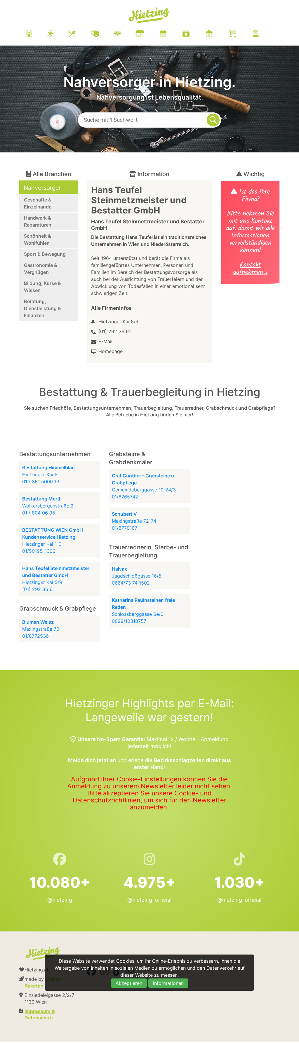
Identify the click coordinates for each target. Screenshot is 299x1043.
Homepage (110, 351)
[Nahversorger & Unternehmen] (147, 34)
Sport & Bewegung (45, 254)
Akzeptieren (129, 983)
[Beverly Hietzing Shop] (240, 34)
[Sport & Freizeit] (57, 34)
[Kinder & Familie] (36, 34)
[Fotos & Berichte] (193, 34)
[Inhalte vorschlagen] (263, 34)
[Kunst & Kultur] (102, 34)
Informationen (168, 983)
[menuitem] (149, 34)
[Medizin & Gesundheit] (124, 34)
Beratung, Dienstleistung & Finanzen (42, 308)
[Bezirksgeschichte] (216, 34)
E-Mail (105, 341)
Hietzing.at (149, 15)
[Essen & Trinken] (79, 34)
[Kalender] (170, 34)
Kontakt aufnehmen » (250, 269)
